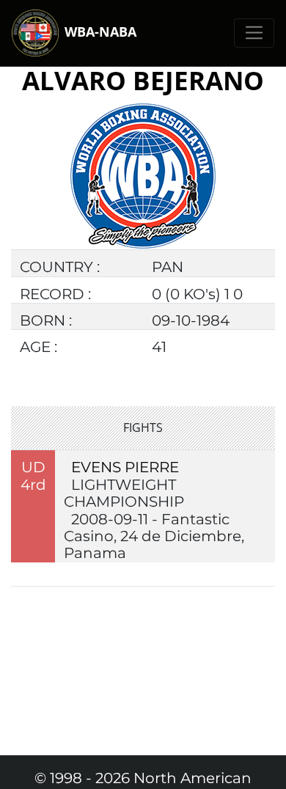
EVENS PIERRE (125, 467)
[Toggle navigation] (254, 32)
